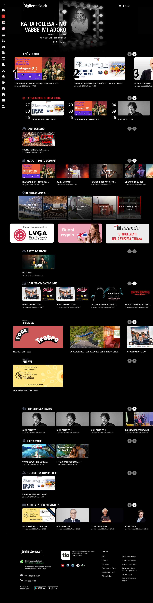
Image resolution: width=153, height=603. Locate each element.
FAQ (103, 556)
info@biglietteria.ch (32, 575)
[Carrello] (119, 6)
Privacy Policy (107, 576)
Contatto (105, 560)
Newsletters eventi (108, 572)
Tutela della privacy (129, 560)
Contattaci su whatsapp (34, 562)
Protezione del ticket (129, 564)
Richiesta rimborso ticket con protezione (129, 569)
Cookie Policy (127, 574)
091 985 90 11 (30, 581)
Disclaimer (105, 564)
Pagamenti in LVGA (108, 568)
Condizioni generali (129, 556)
